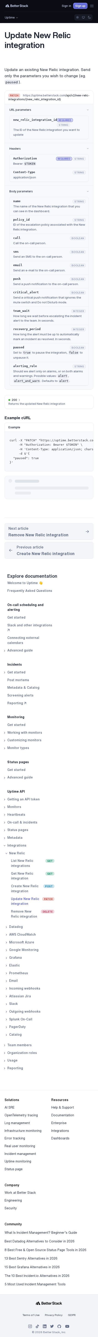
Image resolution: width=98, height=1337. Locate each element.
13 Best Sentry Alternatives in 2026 (31, 1258)
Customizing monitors (23, 740)
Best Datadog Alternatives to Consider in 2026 (40, 1241)
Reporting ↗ (16, 703)
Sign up (80, 5)
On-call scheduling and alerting (25, 607)
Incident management (20, 1153)
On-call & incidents (21, 822)
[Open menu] (92, 6)
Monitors (13, 806)
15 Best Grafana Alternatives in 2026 (32, 1267)
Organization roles (21, 1052)
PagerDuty (17, 1026)
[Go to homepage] (17, 6)
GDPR (72, 1314)
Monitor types (17, 747)
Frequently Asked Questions (29, 590)
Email (13, 980)
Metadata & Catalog (23, 687)
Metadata (14, 837)
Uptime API (16, 791)
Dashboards (60, 1138)
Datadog (15, 926)
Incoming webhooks (24, 988)
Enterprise (59, 1123)
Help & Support (62, 1107)
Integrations (16, 845)
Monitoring (15, 717)
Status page (14, 1169)
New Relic (16, 853)
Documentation (62, 1115)
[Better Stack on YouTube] (67, 1326)
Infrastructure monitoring (23, 1130)
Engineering (13, 1200)
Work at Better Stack (20, 1192)
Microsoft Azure (21, 942)
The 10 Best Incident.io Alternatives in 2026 (37, 1275)
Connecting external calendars (23, 640)
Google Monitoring (23, 949)
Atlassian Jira (19, 996)
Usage (12, 1060)
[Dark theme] (89, 17)
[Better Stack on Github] (59, 1326)
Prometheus (18, 973)
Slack (13, 1003)
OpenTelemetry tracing (21, 1115)
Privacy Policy (53, 1314)
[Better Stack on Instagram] (30, 1326)
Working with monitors (24, 732)
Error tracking (15, 1138)
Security (11, 1208)
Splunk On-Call (20, 1019)
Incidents (14, 664)
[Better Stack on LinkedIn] (44, 1326)
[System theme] (83, 17)
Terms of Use (31, 1314)
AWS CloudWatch (22, 934)
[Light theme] (77, 17)
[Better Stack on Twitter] (52, 1326)
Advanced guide (19, 650)
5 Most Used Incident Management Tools (35, 1284)
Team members (19, 1045)
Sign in (66, 5)
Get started (16, 617)
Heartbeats (15, 814)
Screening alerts (20, 695)
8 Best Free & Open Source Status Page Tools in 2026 (45, 1250)
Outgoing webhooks (24, 1011)
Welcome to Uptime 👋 (25, 583)
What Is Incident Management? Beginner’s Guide (41, 1232)
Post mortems (18, 680)
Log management (17, 1123)
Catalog (15, 1034)
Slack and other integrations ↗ (29, 628)
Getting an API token (23, 799)
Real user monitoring (20, 1146)
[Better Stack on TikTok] (37, 1326)
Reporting (14, 1068)
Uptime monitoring (18, 1161)
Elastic (14, 965)
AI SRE (10, 1107)
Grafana (15, 957)
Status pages (18, 762)
